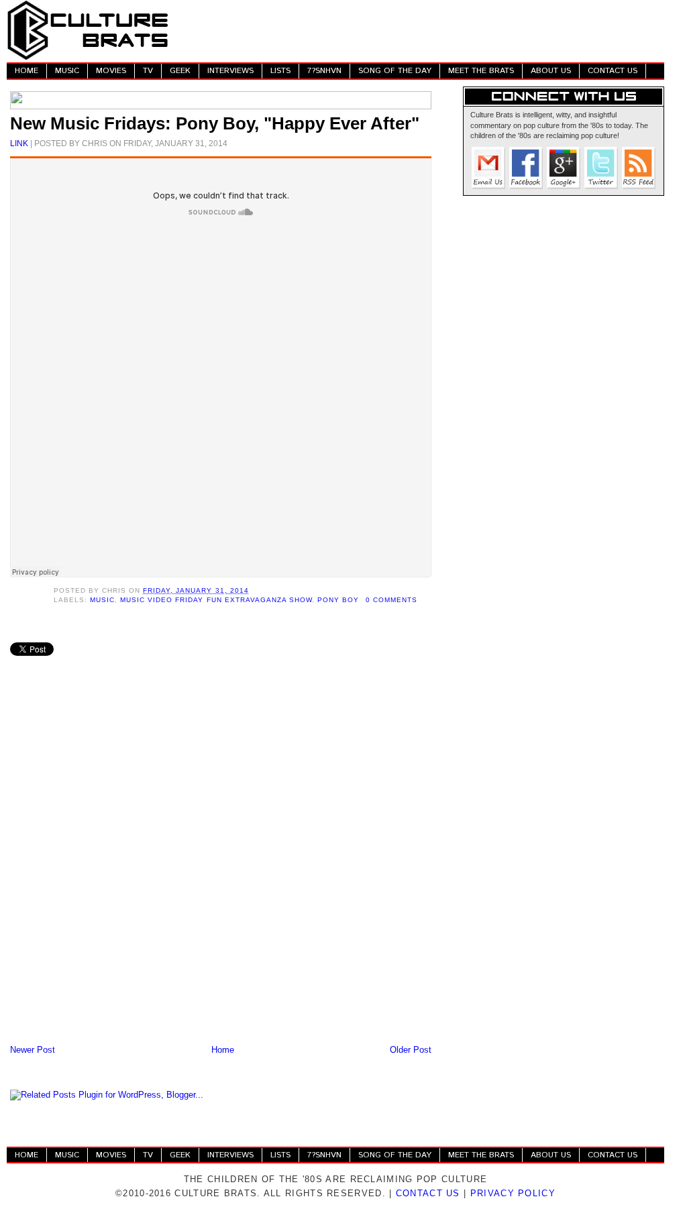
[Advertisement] (420, 30)
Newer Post (32, 1050)
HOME (26, 70)
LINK (19, 143)
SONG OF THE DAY (394, 70)
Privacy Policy (513, 1193)
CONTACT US (612, 70)
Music (102, 599)
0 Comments (391, 599)
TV (148, 70)
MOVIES (111, 70)
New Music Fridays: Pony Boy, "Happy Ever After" (214, 123)
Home (222, 1050)
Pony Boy (338, 599)
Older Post (410, 1050)
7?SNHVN (324, 70)
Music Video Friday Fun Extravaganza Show (216, 599)
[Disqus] (220, 866)
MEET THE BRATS (481, 70)
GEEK (180, 70)
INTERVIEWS (230, 70)
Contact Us (428, 1193)
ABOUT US (551, 70)
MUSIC (67, 70)
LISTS (280, 70)
